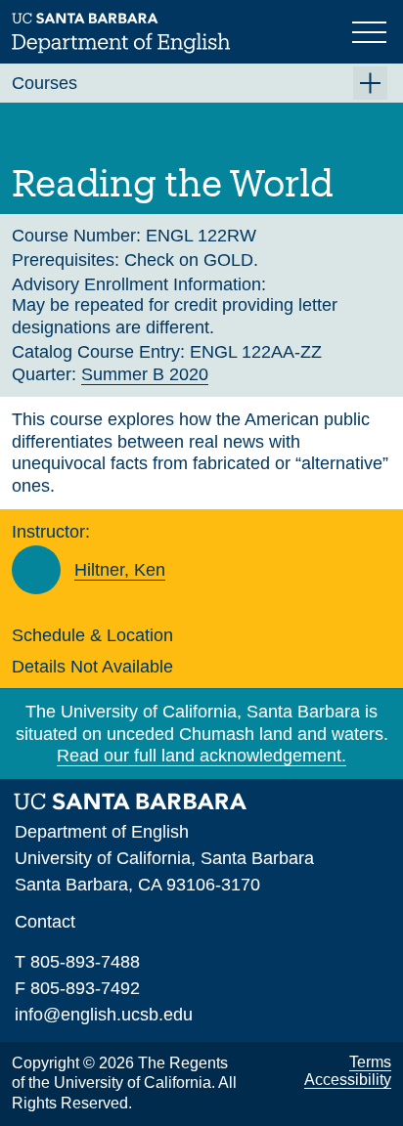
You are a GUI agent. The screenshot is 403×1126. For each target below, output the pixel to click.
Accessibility (347, 1079)
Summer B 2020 (144, 374)
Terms (370, 1062)
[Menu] (371, 30)
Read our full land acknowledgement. (201, 755)
